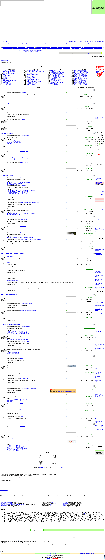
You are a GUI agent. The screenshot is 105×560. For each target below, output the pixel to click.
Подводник (89, 200)
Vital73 (93, 519)
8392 (52, 502)
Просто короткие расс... (89, 427)
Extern (33, 518)
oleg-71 (85, 512)
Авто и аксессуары (23, 399)
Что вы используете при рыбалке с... (80, 75)
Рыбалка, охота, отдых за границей (26, 246)
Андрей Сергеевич (88, 165)
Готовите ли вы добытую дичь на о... (81, 81)
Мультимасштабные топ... (89, 328)
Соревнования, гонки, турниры (12, 100)
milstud (37, 516)
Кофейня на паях (6, 72)
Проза (8, 431)
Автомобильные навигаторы (22, 339)
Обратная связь (76, 41)
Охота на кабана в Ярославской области (13, 25)
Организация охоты (19, 183)
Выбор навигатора (30, 47)
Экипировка (27, 22)
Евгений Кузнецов (39, 512)
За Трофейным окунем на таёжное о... (57, 73)
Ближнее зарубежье (25, 158)
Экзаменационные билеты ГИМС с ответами (49, 12)
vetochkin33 (73, 514)
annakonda (49, 517)
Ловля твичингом (8, 13)
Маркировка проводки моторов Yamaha (71, 20)
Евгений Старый (13, 521)
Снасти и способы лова (24, 135)
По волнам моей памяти (74, 24)
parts (82, 517)
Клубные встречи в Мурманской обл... (10, 73)
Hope (44, 518)
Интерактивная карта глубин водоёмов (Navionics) (58, 36)
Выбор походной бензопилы (98, 404)
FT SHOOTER (25, 514)
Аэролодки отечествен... (89, 106)
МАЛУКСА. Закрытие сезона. (32, 70)
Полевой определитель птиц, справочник (29, 12)
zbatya (93, 517)
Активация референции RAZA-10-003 (34, 81)
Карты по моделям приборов (12, 333)
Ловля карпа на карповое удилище (12, 14)
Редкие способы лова (17, 142)
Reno (73, 515)
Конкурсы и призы (75, 48)
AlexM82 (88, 392)
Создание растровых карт (11, 331)
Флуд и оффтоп (18, 450)
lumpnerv (102, 512)
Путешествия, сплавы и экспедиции (8, 216)
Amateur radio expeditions (11, 286)
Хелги (14, 518)
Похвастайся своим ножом (89, 196)
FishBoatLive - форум (4, 60)
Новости (80, 41)
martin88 (88, 172)
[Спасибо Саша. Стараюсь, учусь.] (91, 301)
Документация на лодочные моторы (70, 17)
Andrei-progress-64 (16, 514)
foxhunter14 (55, 517)
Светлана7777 (7, 515)
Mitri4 (25, 517)
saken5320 (63, 520)
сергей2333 (57, 521)
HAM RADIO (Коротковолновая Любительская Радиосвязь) (12, 253)
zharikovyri (12, 512)
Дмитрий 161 (94, 520)
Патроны (8, 194)
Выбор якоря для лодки (44, 15)
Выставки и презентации (23, 96)
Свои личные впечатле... (89, 256)
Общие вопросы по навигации (23, 333)
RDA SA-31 (29, 78)
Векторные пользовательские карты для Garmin (57, 31)
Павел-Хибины (73, 513)
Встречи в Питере (6, 75)
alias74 (59, 514)
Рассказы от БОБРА (74, 23)
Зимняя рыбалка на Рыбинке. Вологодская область (15, 26)
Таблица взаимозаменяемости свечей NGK (71, 21)
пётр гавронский (9, 517)
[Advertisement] (99, 94)
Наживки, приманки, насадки (11, 8)
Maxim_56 (89, 413)
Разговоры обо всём (24, 440)
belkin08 (88, 123)
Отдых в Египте (89, 246)
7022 (55, 503)
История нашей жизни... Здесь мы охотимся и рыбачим (30, 239)
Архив (96, 43)
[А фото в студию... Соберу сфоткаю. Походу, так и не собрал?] (91, 191)
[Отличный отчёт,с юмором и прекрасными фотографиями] (90, 223)
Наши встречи (40, 43)
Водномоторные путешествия (25, 232)
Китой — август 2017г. (31, 77)
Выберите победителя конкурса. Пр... (81, 80)
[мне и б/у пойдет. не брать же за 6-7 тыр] (90, 407)
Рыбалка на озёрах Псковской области (12, 27)
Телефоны (8, 353)
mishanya (88, 314)
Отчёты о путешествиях (76, 47)
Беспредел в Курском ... (89, 365)
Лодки (39, 6)
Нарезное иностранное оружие (12, 192)
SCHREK (30, 517)
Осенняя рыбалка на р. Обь (10, 29)
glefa (27, 520)
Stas (40, 517)
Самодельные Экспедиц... (89, 297)
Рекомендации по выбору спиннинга (12, 16)
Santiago (88, 339)
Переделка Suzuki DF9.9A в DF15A (70, 13)
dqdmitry (13, 109)
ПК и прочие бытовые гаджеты (21, 448)
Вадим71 (87, 520)
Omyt (69, 515)
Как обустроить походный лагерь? (34, 28)
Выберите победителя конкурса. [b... (80, 77)
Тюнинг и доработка (24, 125)
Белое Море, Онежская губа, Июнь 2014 (12, 36)
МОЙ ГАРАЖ (5, 74)
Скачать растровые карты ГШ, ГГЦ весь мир (57, 37)
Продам (21, 394)
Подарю (21, 416)
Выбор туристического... (89, 335)
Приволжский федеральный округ (13, 157)
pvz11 (87, 518)
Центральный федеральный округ (13, 156)
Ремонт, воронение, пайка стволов (28, 190)
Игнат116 (86, 516)
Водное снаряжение (24, 316)
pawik (46, 520)
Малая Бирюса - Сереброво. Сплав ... (57, 74)
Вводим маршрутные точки (53, 25)
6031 (52, 506)
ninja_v (77, 517)
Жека (44, 519)
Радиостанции (9, 352)
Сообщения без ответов (4, 58)
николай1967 (50, 521)
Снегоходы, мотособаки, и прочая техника (28, 310)
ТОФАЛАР (89, 98)
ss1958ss (73, 520)
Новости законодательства (6, 355)
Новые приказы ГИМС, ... (89, 372)
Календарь (85, 41)
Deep (29, 518)
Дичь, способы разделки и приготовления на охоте (29, 202)
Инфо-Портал (32, 43)
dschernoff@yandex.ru (30, 513)
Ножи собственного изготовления (7, 503)
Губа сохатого (29, 73)
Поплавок (8, 141)
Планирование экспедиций (28, 237)
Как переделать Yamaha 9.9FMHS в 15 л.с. (71, 7)
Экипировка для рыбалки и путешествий (9, 294)
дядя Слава (89, 400)
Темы (17, 58)
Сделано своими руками (24, 409)
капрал (23, 515)
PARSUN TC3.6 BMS (31, 76)
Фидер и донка (9, 142)
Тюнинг (8, 439)
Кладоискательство (10, 450)
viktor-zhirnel (87, 517)
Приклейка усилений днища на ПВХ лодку (48, 9)
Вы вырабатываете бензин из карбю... (81, 70)
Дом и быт (9, 446)
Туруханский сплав (53, 83)
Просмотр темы (42, 467)
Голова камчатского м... (89, 396)
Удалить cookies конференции (6, 486)
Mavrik (64, 515)
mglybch (78, 518)
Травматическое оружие (24, 208)
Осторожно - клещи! (31, 32)
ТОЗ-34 (89, 188)
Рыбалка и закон (23, 358)
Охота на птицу (10, 182)
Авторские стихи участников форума (77, 26)
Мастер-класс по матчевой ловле (98, 272)
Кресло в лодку (89, 126)
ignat (59, 513)
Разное (69, 22)
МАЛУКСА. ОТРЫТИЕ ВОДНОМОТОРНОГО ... (36, 71)
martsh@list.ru (21, 516)
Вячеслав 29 (74, 516)
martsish (27, 516)
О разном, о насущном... (19, 446)
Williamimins (6, 520)
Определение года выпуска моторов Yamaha (72, 14)
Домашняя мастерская (19, 447)
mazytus (32, 516)
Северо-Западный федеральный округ (14, 155)
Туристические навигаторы (12, 339)
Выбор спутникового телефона (54, 33)
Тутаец (96, 516)
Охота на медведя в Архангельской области (99, 229)
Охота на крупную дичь (11, 183)
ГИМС (21, 371)
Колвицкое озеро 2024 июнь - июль (57, 72)
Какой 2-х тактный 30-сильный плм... (81, 78)
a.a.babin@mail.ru (90, 515)
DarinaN (88, 206)
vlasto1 (89, 157)
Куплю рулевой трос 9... (89, 403)
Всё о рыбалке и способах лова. (7, 133)
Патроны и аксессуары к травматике (28, 213)
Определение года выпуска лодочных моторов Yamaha (98, 363)
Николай (88, 149)
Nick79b (45, 514)
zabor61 (46, 512)
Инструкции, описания (22, 332)
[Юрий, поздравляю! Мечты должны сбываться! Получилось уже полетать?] (91, 352)
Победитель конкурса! (100, 184)
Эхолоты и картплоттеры (24, 341)
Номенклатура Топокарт (52, 40)
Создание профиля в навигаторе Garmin (56, 24)
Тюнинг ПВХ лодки (7, 83)
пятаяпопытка (88, 447)
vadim (83, 520)
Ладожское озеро (89, 153)
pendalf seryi (51, 520)
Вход (1, 41)
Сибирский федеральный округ (28, 156)
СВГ (10, 518)
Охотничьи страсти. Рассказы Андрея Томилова (79, 27)
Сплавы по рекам (23, 219)
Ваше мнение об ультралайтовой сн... (81, 82)
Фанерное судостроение (41, 48)
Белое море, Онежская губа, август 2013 (13, 35)
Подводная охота (23, 168)
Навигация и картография (25, 326)
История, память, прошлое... (20, 449)
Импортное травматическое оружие (13, 214)
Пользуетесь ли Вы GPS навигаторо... (81, 84)
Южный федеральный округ (12, 158)
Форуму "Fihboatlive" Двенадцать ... (33, 79)
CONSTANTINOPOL (51, 515)
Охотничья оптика (25, 192)
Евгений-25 (21, 521)
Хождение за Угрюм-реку (10, 23)
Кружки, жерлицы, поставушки (11, 17)
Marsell (20, 517)
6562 (50, 505)
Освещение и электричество (25, 296)
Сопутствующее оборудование (12, 280)
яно (62, 519)
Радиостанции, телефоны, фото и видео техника (29, 347)
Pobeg (60, 512)
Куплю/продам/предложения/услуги (8, 385)
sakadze (60, 516)
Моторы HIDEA (6, 78)
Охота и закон (22, 365)
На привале (18, 184)
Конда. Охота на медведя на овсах (11, 28)
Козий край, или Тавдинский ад (11, 31)
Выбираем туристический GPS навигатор (99, 418)
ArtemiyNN (67, 519)
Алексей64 (89, 110)
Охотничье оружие (23, 185)
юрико (89, 362)
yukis (69, 516)
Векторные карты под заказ (53, 39)
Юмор (8, 447)
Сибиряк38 (89, 182)
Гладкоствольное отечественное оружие (29, 13)
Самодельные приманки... (89, 137)
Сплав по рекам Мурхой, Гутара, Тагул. (99, 212)
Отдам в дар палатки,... (89, 416)
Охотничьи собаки (10, 184)
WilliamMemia (99, 519)
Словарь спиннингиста (9, 15)
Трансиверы (9, 268)
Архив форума (21, 99)
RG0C (28, 75)
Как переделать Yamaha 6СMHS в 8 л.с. (71, 8)
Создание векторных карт (11, 332)
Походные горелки (31, 29)
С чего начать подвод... (89, 168)
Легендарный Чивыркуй (55, 75)
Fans (97, 512)
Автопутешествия (15, 437)
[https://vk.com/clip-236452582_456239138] (92, 447)
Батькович (98, 517)
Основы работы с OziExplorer (53, 34)
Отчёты (4, 22)
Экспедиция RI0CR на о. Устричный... (34, 82)
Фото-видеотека (10, 448)
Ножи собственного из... (89, 410)
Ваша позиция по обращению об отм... (81, 72)
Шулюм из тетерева (89, 202)
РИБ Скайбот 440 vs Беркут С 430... (80, 74)
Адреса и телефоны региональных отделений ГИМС (50, 14)
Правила (69, 41)
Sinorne (35, 517)
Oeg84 (63, 513)
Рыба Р (12, 513)
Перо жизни (22, 426)
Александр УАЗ (81, 514)
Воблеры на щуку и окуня (10, 9)
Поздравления (21, 97)
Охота (20, 6)
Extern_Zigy (39, 518)
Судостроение (22, 119)
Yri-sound (39, 513)
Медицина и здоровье (11, 449)
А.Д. (97, 518)
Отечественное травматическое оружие (14, 213)
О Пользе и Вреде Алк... (89, 226)
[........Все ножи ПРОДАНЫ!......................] (91, 413)
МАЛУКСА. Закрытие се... (89, 94)
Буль (89, 141)
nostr (83, 518)
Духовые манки (24, 7)
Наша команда (15, 486)
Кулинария (9, 445)
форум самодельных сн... (89, 310)
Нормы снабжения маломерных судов (47, 11)
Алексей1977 (88, 514)
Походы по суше (23, 226)
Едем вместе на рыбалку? (27, 159)
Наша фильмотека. (89, 443)
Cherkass (80, 513)
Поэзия (8, 430)
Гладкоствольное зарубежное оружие (28, 15)
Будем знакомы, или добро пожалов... (10, 80)
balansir (49, 513)
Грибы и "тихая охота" (19, 445)
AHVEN (43, 515)
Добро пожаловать (4, 89)
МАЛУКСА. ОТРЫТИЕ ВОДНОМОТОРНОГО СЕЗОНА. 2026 (12, 504)
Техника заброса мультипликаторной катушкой (98, 254)
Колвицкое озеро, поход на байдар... (57, 82)
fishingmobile (13, 516)
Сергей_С (89, 382)
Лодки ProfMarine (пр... (89, 389)
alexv (97, 515)
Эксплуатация (9, 438)
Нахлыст (14, 140)
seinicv (68, 520)
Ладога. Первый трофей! (99, 191)
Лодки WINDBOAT (6, 79)
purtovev (57, 520)
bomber (12, 520)
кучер (19, 518)
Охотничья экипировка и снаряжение (27, 195)
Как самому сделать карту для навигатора (56, 28)
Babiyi (13, 413)
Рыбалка (4, 6)
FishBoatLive (49, 558)
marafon (41, 520)
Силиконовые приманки (10, 12)
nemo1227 (51, 516)
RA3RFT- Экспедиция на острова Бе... (34, 80)
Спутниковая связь (16, 352)
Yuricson (62, 518)
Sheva (17, 512)
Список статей (73, 30)
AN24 (51, 512)
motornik (72, 517)
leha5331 (35, 520)
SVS (89, 519)
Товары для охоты (10, 401)
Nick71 (41, 514)
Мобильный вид (52, 553)
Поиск (91, 41)
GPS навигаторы (23, 334)
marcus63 (73, 518)
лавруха (28, 515)
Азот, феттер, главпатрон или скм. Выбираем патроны (99, 309)
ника (33, 515)
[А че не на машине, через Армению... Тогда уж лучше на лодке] (91, 250)
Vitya (64, 506)
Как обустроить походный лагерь (26, 303)
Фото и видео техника (16, 353)
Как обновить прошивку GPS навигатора (56, 27)
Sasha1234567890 (52, 514)
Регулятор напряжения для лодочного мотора (72, 12)
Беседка (2, 423)
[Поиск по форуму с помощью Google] (95, 41)
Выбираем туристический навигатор (55, 30)
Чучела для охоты (98, 331)
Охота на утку (89, 179)
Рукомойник (29, 72)
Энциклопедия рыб (8, 7)
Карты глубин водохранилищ (53, 32)
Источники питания (10, 274)
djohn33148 (18, 520)
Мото (13, 438)
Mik (36, 514)
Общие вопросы (10, 256)
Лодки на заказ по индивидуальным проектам (49, 13)
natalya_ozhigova (44, 516)
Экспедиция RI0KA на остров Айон (33, 83)
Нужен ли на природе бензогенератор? (34, 26)
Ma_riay (49, 518)
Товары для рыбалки (10, 400)
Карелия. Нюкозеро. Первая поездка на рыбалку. (98, 220)
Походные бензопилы (31, 25)
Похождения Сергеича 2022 (56, 80)
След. (62, 467)
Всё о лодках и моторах (5, 103)
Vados (54, 518)
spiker (68, 514)
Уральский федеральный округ (28, 155)
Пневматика (24, 193)
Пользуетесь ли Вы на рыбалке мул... (81, 83)
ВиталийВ (65, 502)
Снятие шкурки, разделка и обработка (29, 8)
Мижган (91, 516)
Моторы (62, 6)
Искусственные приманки (89, 161)
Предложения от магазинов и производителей (28, 388)
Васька (17, 513)
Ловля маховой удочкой (99, 260)
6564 (51, 504)
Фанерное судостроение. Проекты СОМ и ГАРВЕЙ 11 (50, 8)
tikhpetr (88, 331)
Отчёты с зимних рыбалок (25, 145)
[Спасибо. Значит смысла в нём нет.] (90, 339)
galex (24, 520)
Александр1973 (91, 512)
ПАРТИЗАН (88, 369)
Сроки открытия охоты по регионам (23, 182)
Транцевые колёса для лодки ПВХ (46, 10)
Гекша (25, 512)
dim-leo (7, 516)
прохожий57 (88, 230)
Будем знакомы (9, 96)
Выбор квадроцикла (31, 31)
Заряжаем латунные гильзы (27, 11)
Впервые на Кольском (54, 84)
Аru (85, 513)
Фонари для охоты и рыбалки (33, 27)
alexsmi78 (44, 513)
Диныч (80, 516)
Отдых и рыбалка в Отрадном (55, 79)
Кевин (94, 514)
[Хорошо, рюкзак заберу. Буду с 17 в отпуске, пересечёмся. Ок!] (91, 420)
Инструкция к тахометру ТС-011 (69, 11)
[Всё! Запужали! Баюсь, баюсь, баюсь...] (92, 165)
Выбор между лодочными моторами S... (81, 71)
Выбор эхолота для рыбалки (53, 38)
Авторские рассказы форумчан (76, 25)
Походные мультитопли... (89, 304)
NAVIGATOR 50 (89, 213)
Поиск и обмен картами (52, 29)
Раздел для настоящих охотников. (7, 175)
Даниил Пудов (65, 503)
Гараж (8, 437)
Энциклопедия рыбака (24, 162)
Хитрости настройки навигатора (54, 26)
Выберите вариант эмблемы (79, 79)
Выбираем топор (30, 24)
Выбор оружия (25, 191)
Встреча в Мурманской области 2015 (10, 71)
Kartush (59, 515)
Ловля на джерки (8, 10)
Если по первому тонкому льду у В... (81, 73)
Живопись (12, 430)
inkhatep (64, 504)
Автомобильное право (24, 378)
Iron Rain (73, 519)
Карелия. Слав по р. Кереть (10, 24)
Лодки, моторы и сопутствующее (13, 399)
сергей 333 (38, 515)
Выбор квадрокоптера (89, 348)
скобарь (79, 512)
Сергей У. (65, 505)
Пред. (53, 467)
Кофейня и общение (10, 97)
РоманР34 (34, 521)
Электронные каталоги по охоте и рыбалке (78, 29)
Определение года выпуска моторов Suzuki (71, 19)
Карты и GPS (48, 22)
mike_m (66, 517)
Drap (16, 517)
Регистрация (5, 41)
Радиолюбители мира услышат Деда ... (34, 74)
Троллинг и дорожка (16, 141)
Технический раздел (22, 98)
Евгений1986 (31, 519)
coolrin (55, 513)
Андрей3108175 (7, 519)
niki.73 (7, 513)
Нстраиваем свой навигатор (53, 23)
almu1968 (101, 515)
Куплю (21, 403)
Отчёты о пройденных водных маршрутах (14, 237)
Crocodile (88, 116)
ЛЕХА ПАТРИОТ (66, 512)
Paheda (85, 519)
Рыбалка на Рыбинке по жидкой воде (12, 30)
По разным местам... (54, 81)
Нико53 (5, 518)
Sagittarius (13, 223)
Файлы (88, 41)
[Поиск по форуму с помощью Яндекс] (101, 41)
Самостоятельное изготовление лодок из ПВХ (49, 7)
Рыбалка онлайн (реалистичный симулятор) (78, 31)
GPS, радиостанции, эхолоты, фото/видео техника (10, 324)
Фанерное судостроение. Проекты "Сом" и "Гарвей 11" (99, 372)
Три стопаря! (5, 82)
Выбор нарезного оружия (26, 10)
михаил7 (101, 516)
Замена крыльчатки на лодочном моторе (71, 15)
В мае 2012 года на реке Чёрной (11, 32)
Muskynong (79, 519)
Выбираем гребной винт (68, 10)
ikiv (31, 520)
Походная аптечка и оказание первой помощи (36, 23)
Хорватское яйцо (8, 11)
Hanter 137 (13, 199)
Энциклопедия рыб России (69, 49)
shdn (65, 516)
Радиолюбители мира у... (89, 287)
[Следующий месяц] (104, 132)
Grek (89, 130)
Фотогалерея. (5, 76)
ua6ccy (78, 520)
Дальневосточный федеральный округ (29, 157)
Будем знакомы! (68, 43)
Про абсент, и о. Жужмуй (31, 84)
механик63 (40, 521)
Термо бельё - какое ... (89, 317)
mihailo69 (61, 517)
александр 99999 (56, 519)
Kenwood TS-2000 (89, 269)
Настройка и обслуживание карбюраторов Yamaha (73, 18)
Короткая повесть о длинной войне (77, 28)
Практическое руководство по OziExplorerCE (57, 35)
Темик (43, 505)
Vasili (58, 518)
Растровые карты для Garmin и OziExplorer (99, 426)
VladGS (83, 515)
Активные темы (13, 58)
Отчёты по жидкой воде (24, 151)
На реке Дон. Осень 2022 (55, 78)
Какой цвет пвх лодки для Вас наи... (80, 76)
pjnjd (56, 516)
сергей (89, 345)
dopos (89, 321)
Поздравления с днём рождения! (9, 70)
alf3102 (55, 512)
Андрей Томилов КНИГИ (55, 77)
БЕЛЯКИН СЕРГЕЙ (16, 519)
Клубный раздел (23, 92)
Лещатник (28, 521)
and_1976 (22, 513)
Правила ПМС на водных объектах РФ (47, 16)
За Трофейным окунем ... (89, 145)
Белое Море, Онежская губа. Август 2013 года (99, 209)
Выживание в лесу (31, 30)
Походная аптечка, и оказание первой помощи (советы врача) (99, 395)
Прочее (21, 400)
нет (45, 521)
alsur (44, 517)
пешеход (88, 191)
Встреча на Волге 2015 (7, 84)
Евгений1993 (38, 519)
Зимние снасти (9, 143)
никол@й (24, 518)
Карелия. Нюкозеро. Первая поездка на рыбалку (14, 34)
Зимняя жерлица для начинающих (98, 280)
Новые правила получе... (89, 378)
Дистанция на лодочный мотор (69, 9)
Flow (67, 513)
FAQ (72, 41)
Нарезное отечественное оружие (27, 14)
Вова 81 (88, 223)
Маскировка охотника (25, 9)
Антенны (8, 262)
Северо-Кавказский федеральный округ (14, 159)
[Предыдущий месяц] (101, 135)
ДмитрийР (25, 519)
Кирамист (74, 512)
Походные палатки (6, 81)
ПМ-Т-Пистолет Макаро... (89, 209)
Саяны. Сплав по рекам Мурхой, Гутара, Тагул (14, 33)
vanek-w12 (93, 518)
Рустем (99, 514)
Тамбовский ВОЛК (16, 515)
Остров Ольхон (89, 239)
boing (64, 514)
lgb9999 (67, 518)
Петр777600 (31, 512)
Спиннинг (9, 140)
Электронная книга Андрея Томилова (57, 76)
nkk (21, 512)
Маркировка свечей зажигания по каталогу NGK (73, 16)
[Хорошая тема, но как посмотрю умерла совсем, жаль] (90, 123)
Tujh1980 (78, 515)
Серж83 (49, 519)
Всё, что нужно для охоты (99, 302)
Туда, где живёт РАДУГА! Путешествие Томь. (99, 195)
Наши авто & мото (23, 432)
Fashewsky (32, 514)
